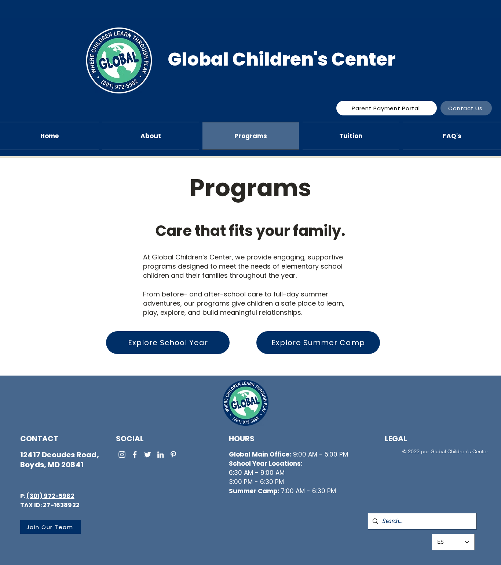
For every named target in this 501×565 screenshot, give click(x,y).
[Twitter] (147, 454)
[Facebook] (134, 454)
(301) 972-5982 (50, 496)
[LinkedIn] (160, 454)
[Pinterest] (173, 454)
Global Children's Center (281, 59)
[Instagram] (122, 454)
